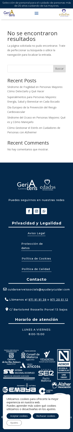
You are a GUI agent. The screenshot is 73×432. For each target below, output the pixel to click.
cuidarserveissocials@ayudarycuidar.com (39, 289)
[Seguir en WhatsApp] (44, 211)
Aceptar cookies (19, 416)
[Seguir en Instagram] (36, 211)
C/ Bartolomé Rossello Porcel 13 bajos (38, 309)
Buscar (59, 68)
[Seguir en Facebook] (29, 211)
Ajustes (14, 422)
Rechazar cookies (45, 416)
